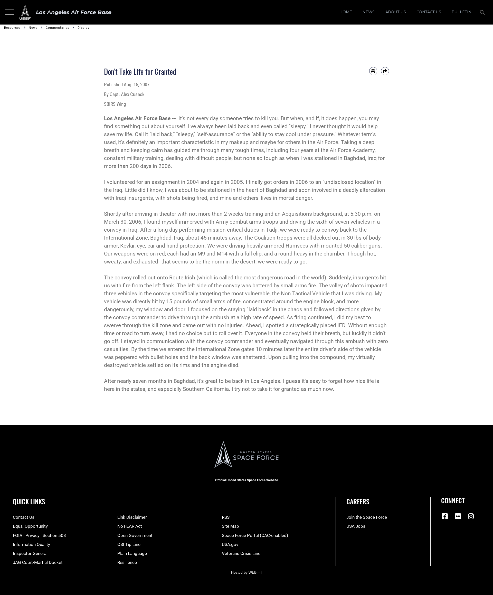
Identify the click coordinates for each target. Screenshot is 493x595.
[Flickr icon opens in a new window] (458, 516)
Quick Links (29, 501)
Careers (357, 501)
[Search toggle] (483, 12)
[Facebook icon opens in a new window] (445, 516)
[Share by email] (385, 71)
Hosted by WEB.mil (246, 572)
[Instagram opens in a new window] (471, 516)
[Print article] (373, 71)
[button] (8, 12)
